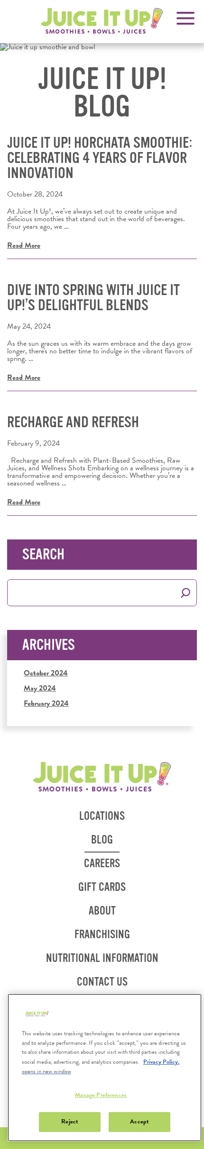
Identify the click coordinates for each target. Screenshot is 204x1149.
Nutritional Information (105, 961)
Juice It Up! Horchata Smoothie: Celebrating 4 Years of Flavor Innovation (100, 158)
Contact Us (102, 982)
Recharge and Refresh (73, 422)
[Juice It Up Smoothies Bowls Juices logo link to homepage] (102, 777)
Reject (69, 1121)
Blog (102, 840)
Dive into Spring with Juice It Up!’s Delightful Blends (93, 297)
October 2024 (46, 673)
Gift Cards (102, 887)
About (102, 911)
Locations (102, 816)
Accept (139, 1121)
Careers (102, 863)
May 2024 (40, 688)
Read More (23, 245)
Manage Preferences (101, 1095)
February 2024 (46, 703)
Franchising (105, 937)
